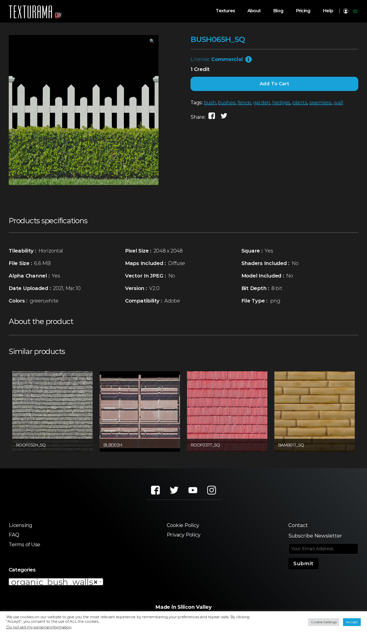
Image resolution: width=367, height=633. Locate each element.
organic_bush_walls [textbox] (54, 582)
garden (261, 103)
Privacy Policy (183, 535)
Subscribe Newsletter (315, 536)
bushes (226, 103)
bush (210, 103)
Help (328, 11)
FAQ (14, 535)
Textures (225, 11)
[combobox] (56, 581)
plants (299, 103)
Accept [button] (352, 622)
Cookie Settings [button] (323, 622)
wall (338, 103)
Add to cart (274, 83)
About (254, 11)
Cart (355, 11)
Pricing (303, 11)
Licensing (20, 525)
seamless (320, 103)
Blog (278, 11)
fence (244, 103)
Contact (298, 525)
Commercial (227, 59)
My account (345, 11)
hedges (281, 103)
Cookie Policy (183, 525)
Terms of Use (24, 545)
